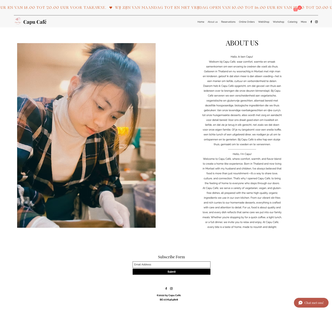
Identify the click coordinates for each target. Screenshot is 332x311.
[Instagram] (316, 22)
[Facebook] (311, 22)
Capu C (31, 21)
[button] (297, 8)
